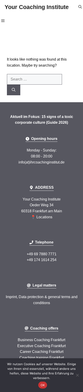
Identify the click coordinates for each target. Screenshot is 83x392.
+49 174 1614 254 (41, 260)
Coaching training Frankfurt (41, 358)
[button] (80, 7)
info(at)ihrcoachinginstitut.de (41, 162)
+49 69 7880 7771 (41, 254)
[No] (77, 375)
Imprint (11, 297)
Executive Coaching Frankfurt (41, 346)
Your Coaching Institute (37, 7)
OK (43, 385)
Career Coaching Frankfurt (41, 352)
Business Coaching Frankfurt (41, 340)
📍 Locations (41, 217)
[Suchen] (13, 90)
